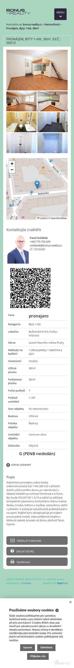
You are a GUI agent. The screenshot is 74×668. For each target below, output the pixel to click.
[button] (37, 185)
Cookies (26, 583)
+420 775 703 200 (40, 241)
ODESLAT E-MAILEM (28, 541)
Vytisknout (23, 562)
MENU (60, 12)
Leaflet (43, 218)
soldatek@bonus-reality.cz (46, 245)
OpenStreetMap (59, 218)
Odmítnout (46, 647)
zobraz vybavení (21, 464)
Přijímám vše (38, 656)
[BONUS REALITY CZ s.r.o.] (18, 8)
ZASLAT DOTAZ (25, 551)
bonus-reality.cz (32, 24)
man (62, 583)
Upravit (27, 647)
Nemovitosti (52, 24)
